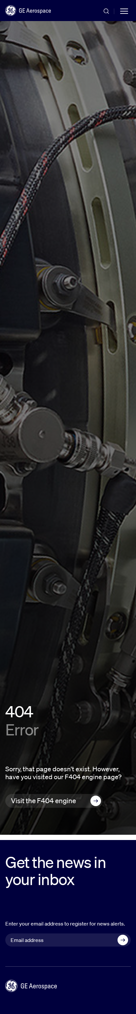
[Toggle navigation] (124, 10)
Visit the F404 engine (43, 800)
